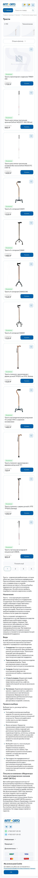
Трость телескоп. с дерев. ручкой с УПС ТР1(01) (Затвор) (19, 507)
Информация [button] (9, 839)
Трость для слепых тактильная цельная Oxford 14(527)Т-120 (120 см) (18, 121)
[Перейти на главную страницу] (9, 5)
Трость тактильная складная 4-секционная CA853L (16, 551)
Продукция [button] (8, 844)
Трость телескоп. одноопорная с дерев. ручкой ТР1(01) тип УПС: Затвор (19, 375)
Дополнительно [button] (10, 848)
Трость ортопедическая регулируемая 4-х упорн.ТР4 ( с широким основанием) (19, 420)
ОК (11, 872)
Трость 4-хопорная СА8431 (15, 333)
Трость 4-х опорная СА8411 (15, 209)
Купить (26, 83)
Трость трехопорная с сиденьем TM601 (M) (19, 78)
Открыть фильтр (17, 41)
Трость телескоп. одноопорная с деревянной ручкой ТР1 (16, 464)
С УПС (6, 24)
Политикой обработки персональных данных (19, 868)
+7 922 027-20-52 (14, 831)
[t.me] (10, 827)
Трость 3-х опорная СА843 (14, 250)
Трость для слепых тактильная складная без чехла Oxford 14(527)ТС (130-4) (18, 166)
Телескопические (27, 24)
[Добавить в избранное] (31, 49)
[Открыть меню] (33, 5)
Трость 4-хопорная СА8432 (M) (16, 292)
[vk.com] (6, 827)
